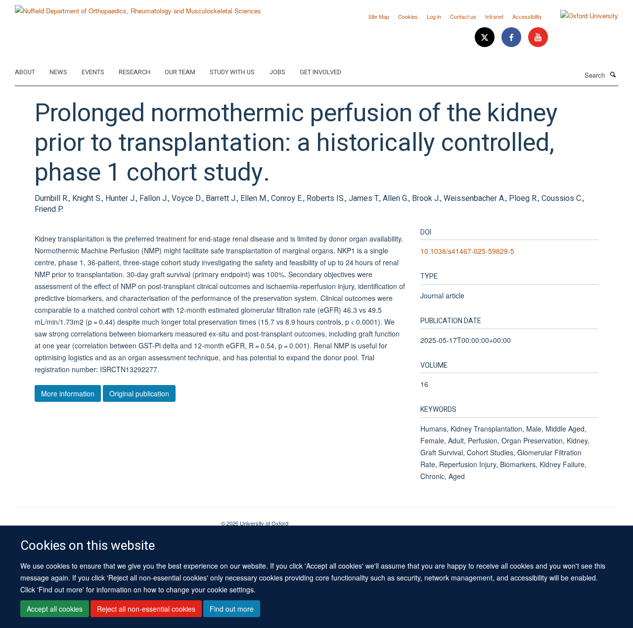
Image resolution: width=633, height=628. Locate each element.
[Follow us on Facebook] (512, 37)
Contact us (463, 16)
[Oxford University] (581, 16)
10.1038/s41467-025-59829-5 (467, 251)
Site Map (378, 16)
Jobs (277, 72)
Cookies (408, 16)
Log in (434, 16)
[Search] (612, 74)
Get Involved (320, 72)
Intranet (494, 16)
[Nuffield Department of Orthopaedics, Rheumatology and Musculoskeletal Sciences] (138, 7)
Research (134, 72)
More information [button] (67, 393)
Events (93, 72)
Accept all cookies (55, 609)
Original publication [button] (139, 393)
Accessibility (527, 16)
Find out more (232, 609)
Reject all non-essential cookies (146, 609)
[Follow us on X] (486, 37)
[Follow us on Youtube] (538, 37)
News (58, 72)
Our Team (180, 72)
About (25, 72)
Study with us (232, 72)
